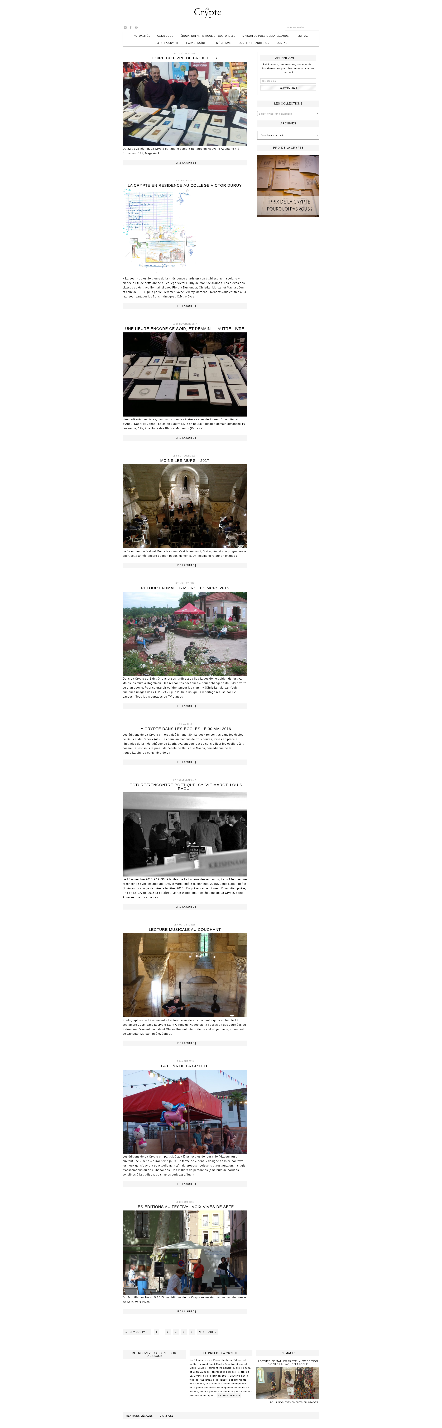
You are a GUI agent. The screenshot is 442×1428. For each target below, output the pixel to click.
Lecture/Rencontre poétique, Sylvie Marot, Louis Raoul (184, 787)
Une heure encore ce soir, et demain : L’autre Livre (184, 329)
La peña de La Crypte (185, 1066)
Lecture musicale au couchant (185, 929)
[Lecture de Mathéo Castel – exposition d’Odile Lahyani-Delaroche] (287, 1397)
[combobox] (288, 113)
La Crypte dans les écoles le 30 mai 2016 (184, 729)
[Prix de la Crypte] (288, 186)
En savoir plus (229, 1395)
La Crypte (221, 12)
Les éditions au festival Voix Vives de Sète (185, 1207)
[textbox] (288, 113)
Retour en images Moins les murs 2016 (185, 588)
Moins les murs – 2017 (184, 460)
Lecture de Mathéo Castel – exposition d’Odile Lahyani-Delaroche (288, 1363)
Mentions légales (139, 1415)
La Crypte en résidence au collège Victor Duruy (185, 185)
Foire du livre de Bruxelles (184, 58)
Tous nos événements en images (294, 1402)
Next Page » (207, 1332)
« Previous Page (137, 1332)
